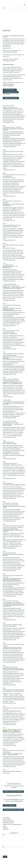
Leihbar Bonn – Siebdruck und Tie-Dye (12, 465)
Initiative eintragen (7, 819)
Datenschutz (6, 829)
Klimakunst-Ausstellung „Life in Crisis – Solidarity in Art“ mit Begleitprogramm (13, 383)
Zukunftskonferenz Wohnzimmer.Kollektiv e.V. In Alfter (13, 404)
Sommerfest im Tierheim (9, 248)
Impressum (5, 827)
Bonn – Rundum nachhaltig (9, 443)
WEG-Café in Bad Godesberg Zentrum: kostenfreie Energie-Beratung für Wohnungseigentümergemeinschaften (13, 580)
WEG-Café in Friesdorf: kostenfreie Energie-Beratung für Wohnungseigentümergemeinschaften (12, 309)
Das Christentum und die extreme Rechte (13, 691)
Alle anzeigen (6, 773)
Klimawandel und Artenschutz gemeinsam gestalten (13, 555)
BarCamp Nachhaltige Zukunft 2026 (12, 711)
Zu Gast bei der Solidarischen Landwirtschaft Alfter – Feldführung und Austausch (13, 530)
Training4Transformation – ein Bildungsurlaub (10, 267)
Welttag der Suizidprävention (10, 333)
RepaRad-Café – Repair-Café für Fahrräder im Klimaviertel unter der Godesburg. (14, 288)
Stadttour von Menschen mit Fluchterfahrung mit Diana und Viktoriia (13, 108)
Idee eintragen (6, 817)
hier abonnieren (6, 45)
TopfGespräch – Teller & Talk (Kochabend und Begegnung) (13, 204)
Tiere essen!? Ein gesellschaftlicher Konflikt (14, 485)
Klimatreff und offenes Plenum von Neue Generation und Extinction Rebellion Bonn (13, 669)
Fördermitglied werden (13, 810)
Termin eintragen (11, 98)
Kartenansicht (9, 90)
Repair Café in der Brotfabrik (10, 226)
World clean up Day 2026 (9, 626)
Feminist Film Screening (9, 177)
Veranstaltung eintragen (8, 821)
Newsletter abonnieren (13, 791)
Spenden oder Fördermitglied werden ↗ (12, 824)
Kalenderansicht (10, 92)
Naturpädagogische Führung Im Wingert (13, 154)
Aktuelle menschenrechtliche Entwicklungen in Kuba (14, 507)
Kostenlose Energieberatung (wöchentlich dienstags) (13, 129)
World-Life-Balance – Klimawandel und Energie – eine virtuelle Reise (12, 754)
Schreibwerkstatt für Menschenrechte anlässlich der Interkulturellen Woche (12, 648)
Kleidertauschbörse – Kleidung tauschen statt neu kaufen (13, 425)
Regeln (4, 826)
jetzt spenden (9, 805)
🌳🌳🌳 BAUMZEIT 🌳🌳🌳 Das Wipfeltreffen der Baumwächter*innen (12, 731)
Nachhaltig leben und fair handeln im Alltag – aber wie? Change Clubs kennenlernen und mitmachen (13, 605)
